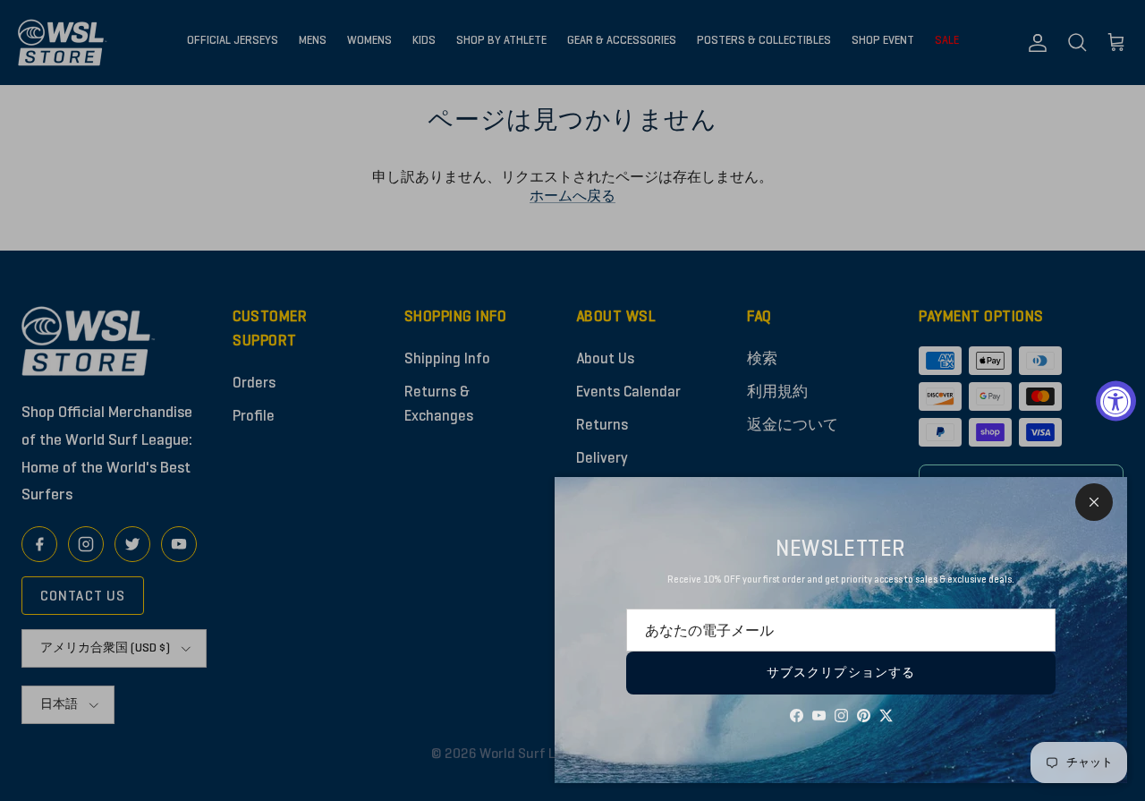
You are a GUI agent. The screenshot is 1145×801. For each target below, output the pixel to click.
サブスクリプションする (841, 672)
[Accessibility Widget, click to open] (1116, 400)
